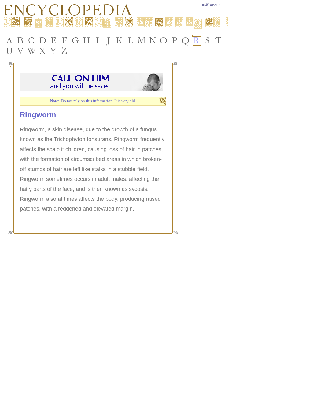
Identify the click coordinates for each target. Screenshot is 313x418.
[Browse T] (218, 40)
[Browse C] (31, 40)
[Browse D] (42, 40)
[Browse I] (97, 40)
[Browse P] (174, 40)
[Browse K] (119, 40)
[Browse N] (152, 40)
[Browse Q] (185, 40)
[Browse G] (75, 40)
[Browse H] (86, 40)
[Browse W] (31, 51)
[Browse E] (53, 40)
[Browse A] (9, 40)
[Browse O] (163, 40)
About (214, 5)
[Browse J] (108, 40)
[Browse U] (9, 51)
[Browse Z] (64, 51)
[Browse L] (130, 40)
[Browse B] (20, 40)
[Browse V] (20, 51)
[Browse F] (64, 40)
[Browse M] (141, 40)
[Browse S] (207, 40)
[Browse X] (42, 51)
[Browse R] (196, 40)
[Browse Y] (53, 51)
